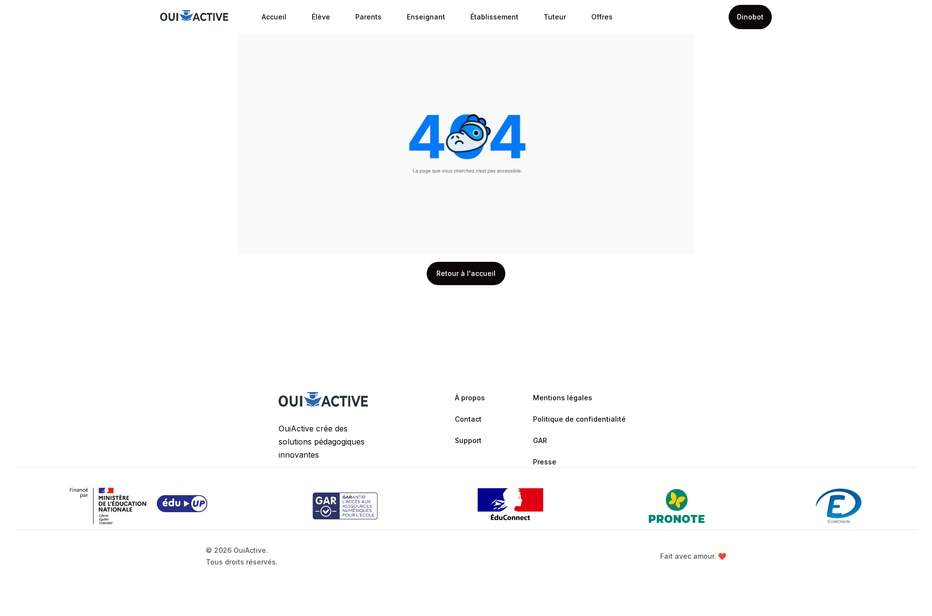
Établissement (494, 17)
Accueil (274, 17)
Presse (544, 462)
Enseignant (426, 17)
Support (468, 440)
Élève (321, 17)
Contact (468, 419)
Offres (602, 17)
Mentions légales (562, 398)
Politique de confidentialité (579, 419)
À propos (470, 398)
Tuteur (555, 17)
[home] (194, 17)
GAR (540, 440)
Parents (368, 17)
